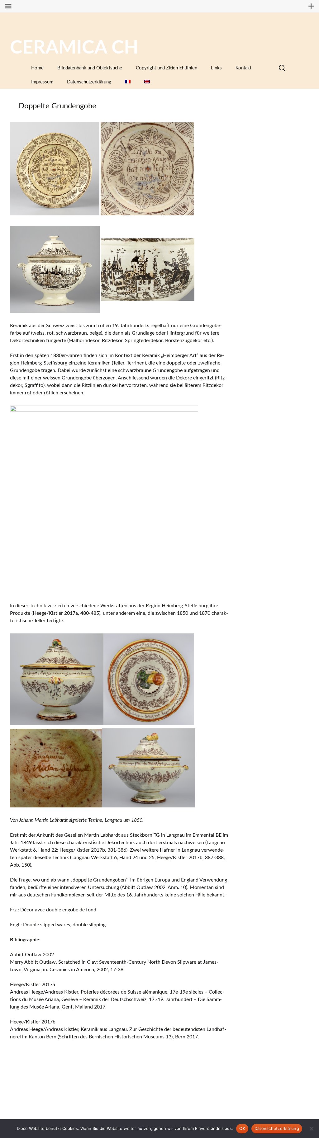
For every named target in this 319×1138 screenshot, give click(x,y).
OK (242, 1128)
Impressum (42, 82)
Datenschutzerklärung (89, 82)
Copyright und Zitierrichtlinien (166, 68)
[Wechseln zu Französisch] (128, 82)
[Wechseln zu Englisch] (147, 82)
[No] (311, 1129)
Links (216, 68)
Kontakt (243, 68)
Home (37, 68)
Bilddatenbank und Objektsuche (89, 68)
